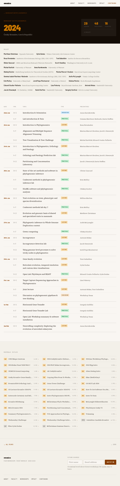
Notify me (110, 462)
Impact (102, 3)
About (72, 3)
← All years (8, 444)
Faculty (81, 3)
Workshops (92, 3)
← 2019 (113, 444)
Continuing (112, 3)
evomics (7, 3)
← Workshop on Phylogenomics (15, 13)
